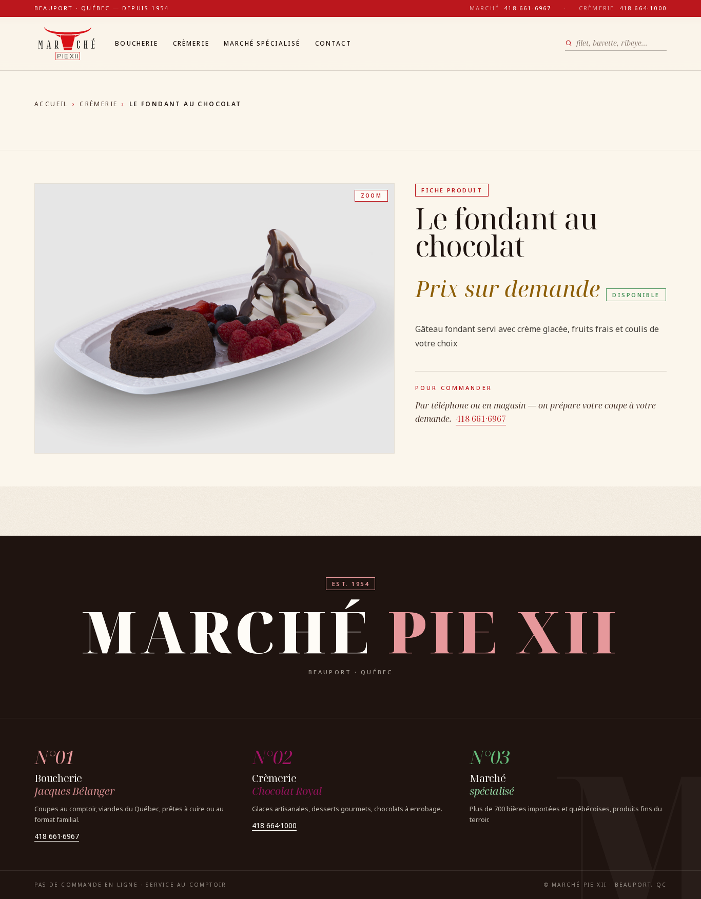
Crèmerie (191, 43)
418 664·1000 (274, 825)
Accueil (51, 104)
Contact (333, 43)
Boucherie (136, 43)
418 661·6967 (481, 418)
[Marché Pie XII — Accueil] (66, 43)
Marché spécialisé (262, 43)
